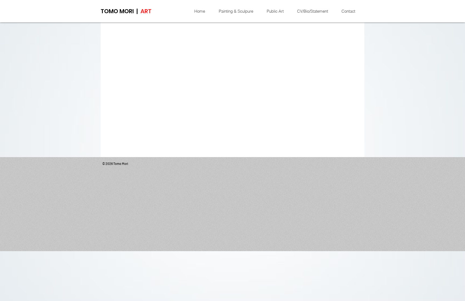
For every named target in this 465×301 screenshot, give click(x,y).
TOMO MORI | (120, 11)
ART (146, 11)
